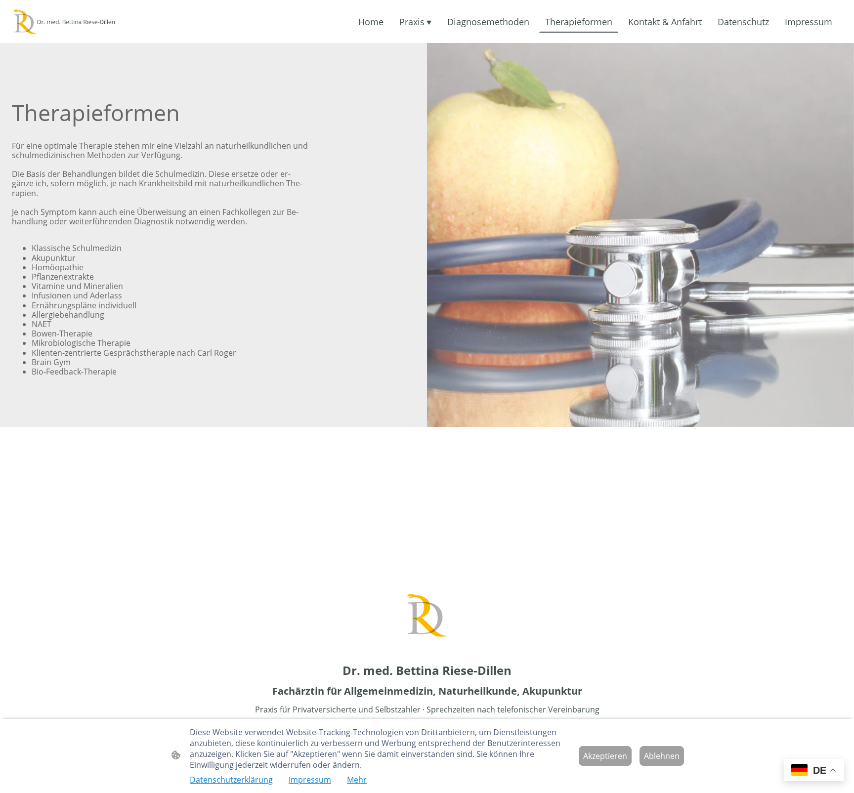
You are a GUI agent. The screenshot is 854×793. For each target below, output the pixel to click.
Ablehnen (662, 756)
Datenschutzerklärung (231, 779)
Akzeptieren (605, 756)
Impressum (310, 779)
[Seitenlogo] (78, 22)
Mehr (357, 779)
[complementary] (814, 771)
